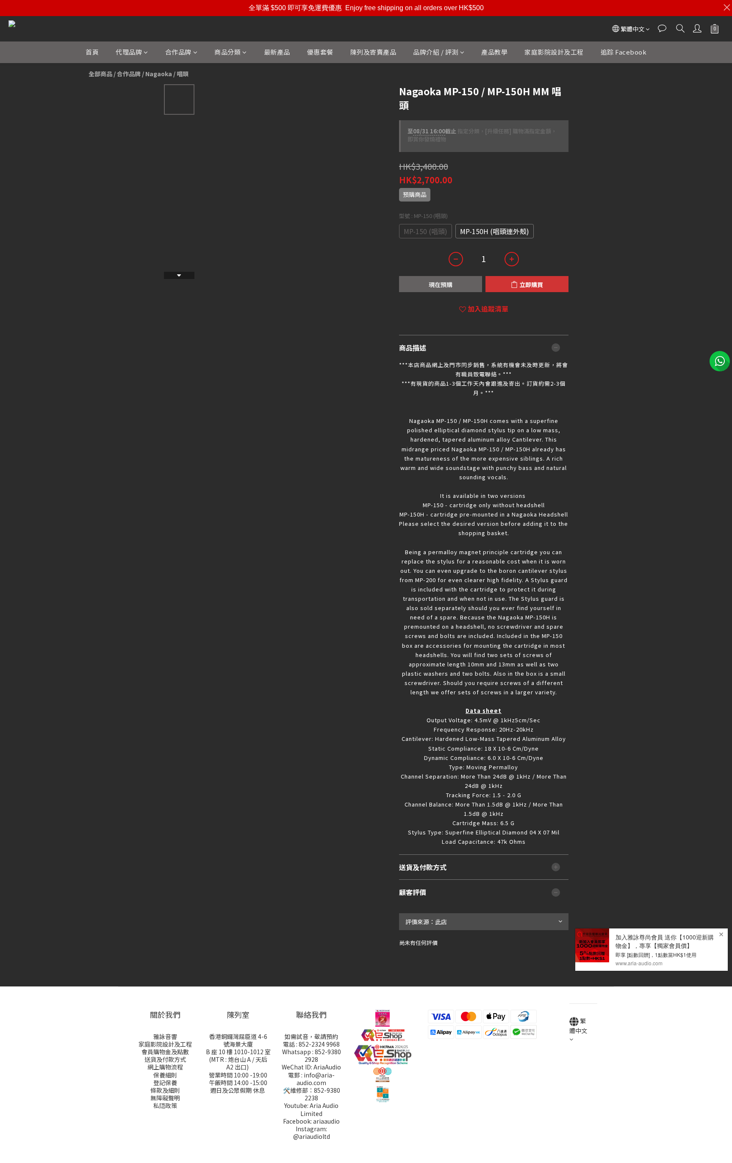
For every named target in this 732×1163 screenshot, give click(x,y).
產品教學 (494, 51)
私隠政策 (165, 1105)
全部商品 (100, 73)
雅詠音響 (165, 1036)
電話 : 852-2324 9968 (311, 1044)
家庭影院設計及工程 (554, 51)
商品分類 (227, 51)
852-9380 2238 (322, 1094)
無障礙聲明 (165, 1098)
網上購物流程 (165, 1067)
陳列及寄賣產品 (373, 51)
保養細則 (165, 1075)
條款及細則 (165, 1090)
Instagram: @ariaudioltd (311, 1132)
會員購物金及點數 (165, 1051)
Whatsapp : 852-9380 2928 (311, 1055)
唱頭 (183, 73)
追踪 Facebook (624, 51)
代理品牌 (129, 51)
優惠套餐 (320, 51)
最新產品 (277, 51)
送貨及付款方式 (165, 1059)
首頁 (92, 51)
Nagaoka (158, 73)
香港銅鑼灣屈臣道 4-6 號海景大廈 (238, 1040)
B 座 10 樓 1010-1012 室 (238, 1051)
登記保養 (165, 1082)
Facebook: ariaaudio (311, 1121)
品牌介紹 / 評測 (435, 51)
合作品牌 (178, 51)
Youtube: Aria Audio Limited (311, 1109)
